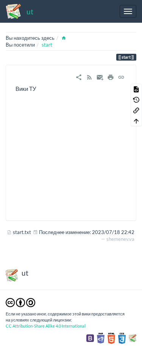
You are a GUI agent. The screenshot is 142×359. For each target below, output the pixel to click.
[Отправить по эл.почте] (100, 76)
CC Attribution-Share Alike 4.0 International (46, 325)
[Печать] (110, 76)
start (47, 45)
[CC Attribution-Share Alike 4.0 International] (20, 302)
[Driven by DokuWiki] (132, 338)
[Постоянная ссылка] (121, 76)
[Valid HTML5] (111, 338)
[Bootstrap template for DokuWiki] (90, 338)
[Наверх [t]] (136, 121)
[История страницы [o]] (136, 100)
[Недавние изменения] (89, 76)
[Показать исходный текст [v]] (136, 89)
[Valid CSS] (122, 338)
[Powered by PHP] (101, 338)
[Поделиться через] (78, 76)
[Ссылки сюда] (136, 110)
